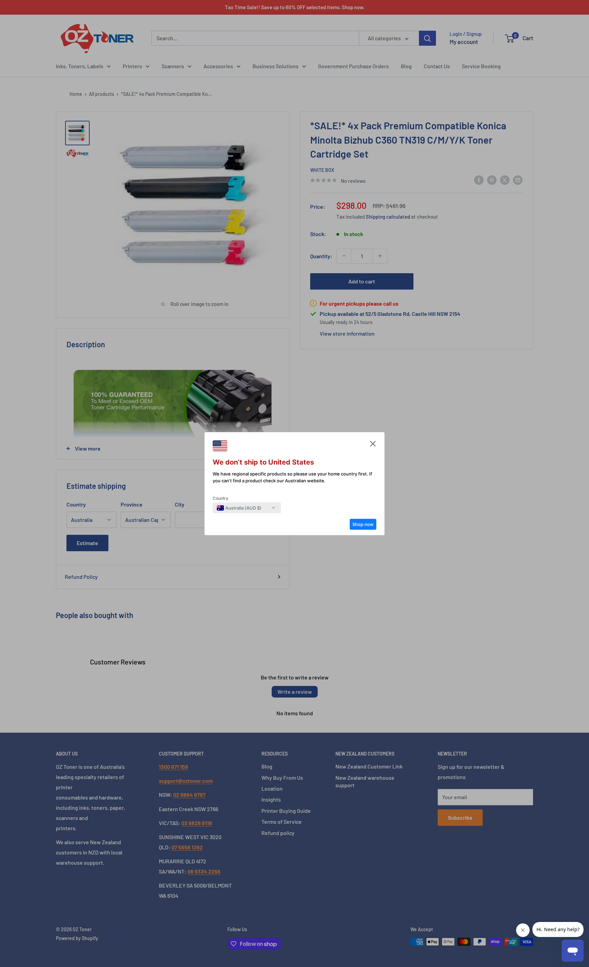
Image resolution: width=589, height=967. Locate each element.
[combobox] (239, 507)
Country (220, 498)
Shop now (363, 524)
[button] (372, 445)
